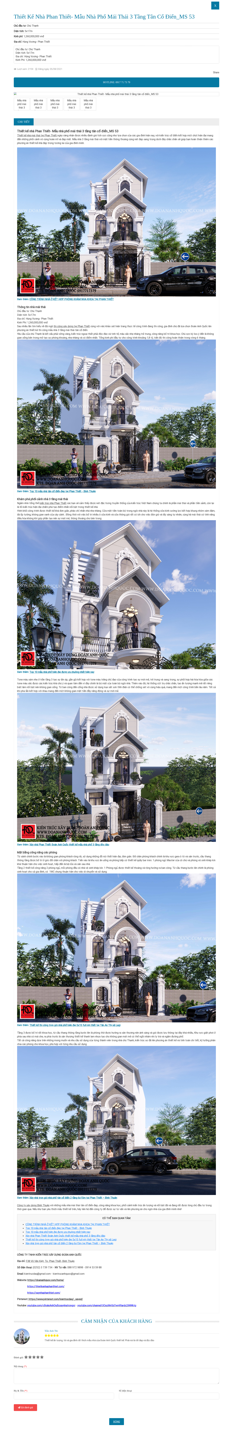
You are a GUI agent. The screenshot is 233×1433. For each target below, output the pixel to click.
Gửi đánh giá (26, 1407)
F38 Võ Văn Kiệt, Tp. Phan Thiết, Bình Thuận (50, 1261)
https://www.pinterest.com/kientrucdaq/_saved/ (55, 1299)
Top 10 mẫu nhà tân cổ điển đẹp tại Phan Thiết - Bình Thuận (62, 491)
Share (216, 72)
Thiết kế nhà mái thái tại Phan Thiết (37, 135)
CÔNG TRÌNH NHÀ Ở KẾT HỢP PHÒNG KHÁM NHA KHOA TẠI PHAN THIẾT (71, 299)
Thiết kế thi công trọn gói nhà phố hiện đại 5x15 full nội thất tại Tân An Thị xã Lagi (74, 1025)
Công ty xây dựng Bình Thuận (33, 1205)
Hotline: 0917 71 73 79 (116, 82)
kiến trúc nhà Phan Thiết (53, 503)
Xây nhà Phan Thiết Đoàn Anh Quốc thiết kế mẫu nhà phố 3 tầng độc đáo (69, 844)
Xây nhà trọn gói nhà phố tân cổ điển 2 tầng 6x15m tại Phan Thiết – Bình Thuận (73, 1197)
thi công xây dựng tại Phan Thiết (72, 326)
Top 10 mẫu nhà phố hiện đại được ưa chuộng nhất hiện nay (61, 672)
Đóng (116, 1421)
